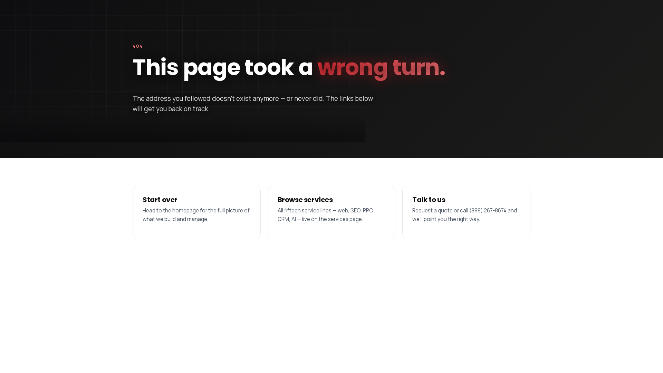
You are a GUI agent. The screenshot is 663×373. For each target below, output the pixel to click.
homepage (185, 210)
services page (345, 219)
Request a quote (432, 210)
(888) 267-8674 (488, 210)
